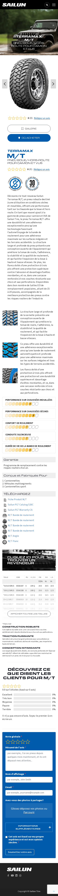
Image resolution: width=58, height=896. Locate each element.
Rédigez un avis (42, 118)
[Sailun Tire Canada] (14, 4)
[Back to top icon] (54, 891)
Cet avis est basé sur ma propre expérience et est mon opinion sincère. (26, 839)
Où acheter (31, 137)
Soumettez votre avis (20, 852)
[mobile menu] (53, 5)
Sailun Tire (35, 891)
